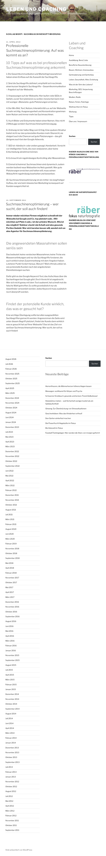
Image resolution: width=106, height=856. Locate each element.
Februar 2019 (11, 543)
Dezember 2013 (12, 748)
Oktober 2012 (11, 786)
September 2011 (12, 830)
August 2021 (10, 510)
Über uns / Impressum (78, 121)
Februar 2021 (10, 524)
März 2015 (9, 679)
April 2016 (9, 636)
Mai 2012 (9, 801)
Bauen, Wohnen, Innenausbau (81, 70)
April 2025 (9, 388)
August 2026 (10, 359)
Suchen (72, 136)
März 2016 (9, 641)
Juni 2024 (9, 417)
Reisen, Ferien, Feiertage (79, 102)
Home (71, 55)
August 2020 (10, 529)
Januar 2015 (10, 689)
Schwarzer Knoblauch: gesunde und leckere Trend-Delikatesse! (71, 396)
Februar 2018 (11, 573)
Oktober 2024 (11, 408)
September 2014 (12, 709)
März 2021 (9, 519)
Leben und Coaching (36, 9)
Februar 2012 (10, 815)
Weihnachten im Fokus (78, 107)
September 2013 (12, 762)
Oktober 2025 (11, 378)
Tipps (71, 116)
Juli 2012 (9, 796)
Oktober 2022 (11, 461)
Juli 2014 (9, 718)
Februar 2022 (11, 490)
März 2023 (10, 446)
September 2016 (12, 616)
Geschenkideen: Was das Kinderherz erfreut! (63, 413)
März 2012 (9, 811)
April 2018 (9, 568)
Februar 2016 (11, 645)
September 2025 (12, 383)
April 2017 (9, 592)
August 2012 (10, 791)
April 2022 (9, 480)
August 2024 (10, 412)
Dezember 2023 (12, 427)
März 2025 (10, 393)
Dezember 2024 (12, 398)
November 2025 (12, 374)
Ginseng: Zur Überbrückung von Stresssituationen (65, 408)
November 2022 (12, 456)
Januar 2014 (10, 743)
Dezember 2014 (12, 694)
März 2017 (9, 597)
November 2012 (12, 781)
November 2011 (12, 820)
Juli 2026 (9, 364)
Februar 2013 (11, 772)
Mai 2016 (9, 631)
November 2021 (12, 500)
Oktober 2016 (11, 612)
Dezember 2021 (12, 495)
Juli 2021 (9, 514)
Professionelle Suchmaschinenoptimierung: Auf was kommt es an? (35, 50)
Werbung (73, 112)
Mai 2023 (9, 437)
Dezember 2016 (12, 602)
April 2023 (9, 442)
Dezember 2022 (12, 451)
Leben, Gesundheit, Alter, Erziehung (83, 79)
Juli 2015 (9, 670)
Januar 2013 (10, 777)
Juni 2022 (9, 471)
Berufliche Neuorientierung (80, 65)
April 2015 (9, 675)
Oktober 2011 (11, 825)
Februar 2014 (11, 738)
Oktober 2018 (11, 553)
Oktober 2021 (11, 505)
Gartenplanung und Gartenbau (81, 75)
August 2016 (10, 621)
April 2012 (9, 806)
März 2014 (9, 733)
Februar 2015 (11, 684)
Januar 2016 (10, 650)
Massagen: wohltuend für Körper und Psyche (63, 391)
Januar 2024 (10, 422)
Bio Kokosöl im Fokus (54, 428)
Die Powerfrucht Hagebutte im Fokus (60, 423)
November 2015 (12, 655)
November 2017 (12, 578)
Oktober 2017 (11, 582)
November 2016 (12, 607)
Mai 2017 (9, 587)
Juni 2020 (9, 534)
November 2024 (12, 403)
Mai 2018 (9, 563)
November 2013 (12, 752)
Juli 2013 (9, 767)
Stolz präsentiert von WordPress (18, 850)
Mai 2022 (9, 476)
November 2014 (12, 699)
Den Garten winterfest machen (58, 418)
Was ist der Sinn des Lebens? (81, 84)
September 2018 (12, 558)
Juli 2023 (9, 432)
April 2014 (9, 728)
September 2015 (12, 660)
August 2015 (10, 665)
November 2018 (12, 548)
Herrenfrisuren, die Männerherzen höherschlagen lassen (68, 386)
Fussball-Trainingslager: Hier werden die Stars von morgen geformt (72, 433)
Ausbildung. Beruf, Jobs (78, 60)
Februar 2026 (11, 369)
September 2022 (12, 466)
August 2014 (10, 713)
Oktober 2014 (11, 704)
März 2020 (10, 539)
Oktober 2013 (11, 757)
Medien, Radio (75, 97)
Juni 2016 (9, 626)
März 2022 (9, 485)
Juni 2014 (9, 723)
